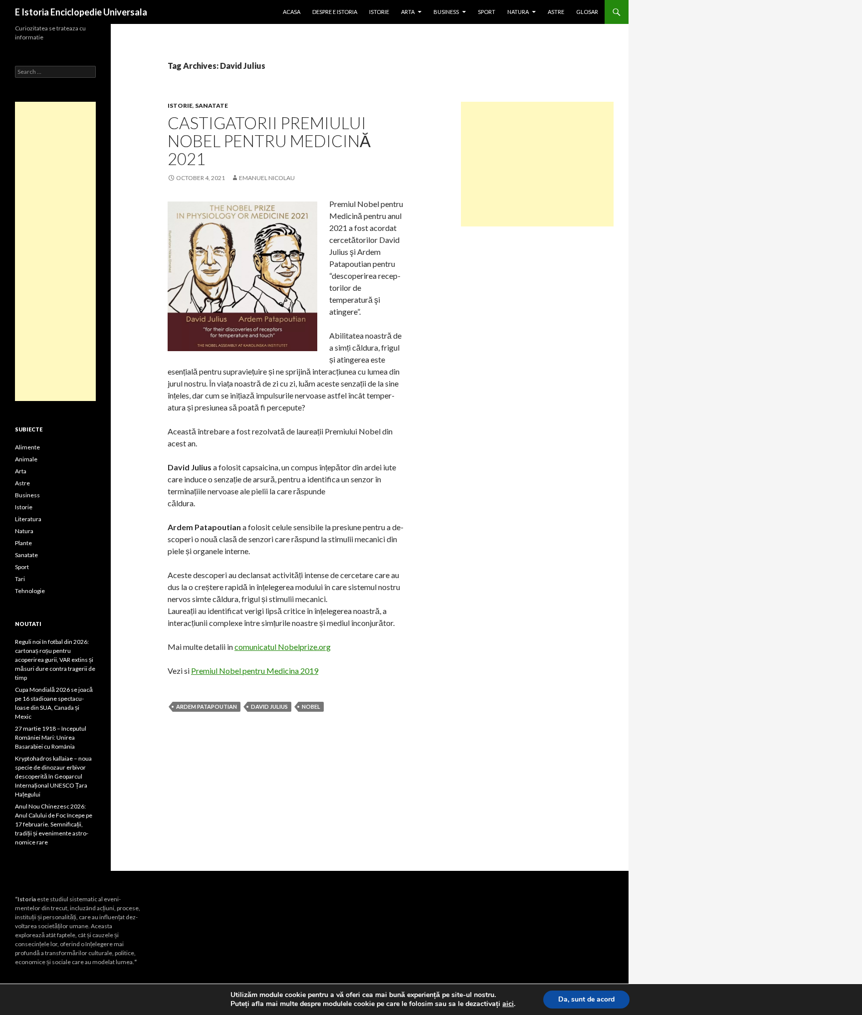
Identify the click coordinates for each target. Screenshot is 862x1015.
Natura (518, 11)
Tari (20, 579)
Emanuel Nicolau (267, 178)
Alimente (27, 447)
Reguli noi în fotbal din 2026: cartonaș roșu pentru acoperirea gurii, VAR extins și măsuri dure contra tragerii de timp (55, 659)
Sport (486, 11)
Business (446, 11)
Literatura (28, 519)
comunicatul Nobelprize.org (282, 646)
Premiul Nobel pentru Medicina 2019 (254, 670)
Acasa (291, 11)
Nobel (311, 706)
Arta (408, 11)
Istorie (379, 11)
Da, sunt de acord (586, 999)
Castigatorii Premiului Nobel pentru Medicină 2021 (269, 141)
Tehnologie (30, 591)
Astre (556, 11)
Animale (26, 459)
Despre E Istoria (334, 11)
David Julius (269, 706)
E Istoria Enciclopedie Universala (81, 11)
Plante (23, 543)
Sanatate (211, 105)
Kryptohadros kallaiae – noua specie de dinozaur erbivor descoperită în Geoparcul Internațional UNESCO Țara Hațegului (53, 776)
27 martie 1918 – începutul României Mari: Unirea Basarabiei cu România (50, 737)
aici (508, 1004)
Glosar (587, 11)
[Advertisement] (537, 164)
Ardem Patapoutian (206, 706)
